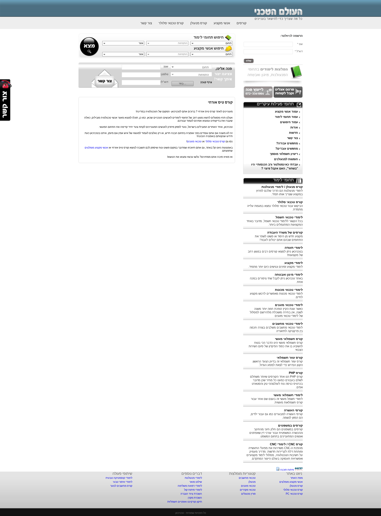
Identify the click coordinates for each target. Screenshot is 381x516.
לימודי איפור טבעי (122, 481)
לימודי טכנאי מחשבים (287, 323)
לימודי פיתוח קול (193, 489)
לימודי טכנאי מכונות (289, 289)
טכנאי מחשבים (247, 477)
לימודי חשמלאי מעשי (288, 395)
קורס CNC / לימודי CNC (286, 444)
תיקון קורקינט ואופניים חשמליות (184, 501)
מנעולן (252, 481)
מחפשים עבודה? (287, 143)
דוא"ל (300, 51)
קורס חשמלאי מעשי (289, 339)
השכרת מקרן (195, 497)
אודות (294, 127)
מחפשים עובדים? (286, 148)
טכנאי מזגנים (194, 141)
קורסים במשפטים (290, 425)
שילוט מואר (195, 481)
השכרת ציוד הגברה (191, 493)
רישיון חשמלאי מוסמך (284, 154)
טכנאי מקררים (248, 489)
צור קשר (146, 23)
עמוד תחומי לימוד (286, 117)
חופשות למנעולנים (286, 159)
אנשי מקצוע (222, 23)
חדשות (293, 132)
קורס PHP (296, 373)
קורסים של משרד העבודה (285, 232)
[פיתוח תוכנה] (299, 469)
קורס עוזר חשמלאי (290, 357)
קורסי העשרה (293, 410)
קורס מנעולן (198, 23)
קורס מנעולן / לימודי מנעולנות (282, 187)
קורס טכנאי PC (294, 493)
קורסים (242, 23)
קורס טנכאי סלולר (215, 141)
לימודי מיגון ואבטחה (289, 274)
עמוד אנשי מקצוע (286, 111)
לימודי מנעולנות (193, 477)
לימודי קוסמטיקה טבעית (119, 477)
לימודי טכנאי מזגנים (289, 305)
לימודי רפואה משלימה (190, 485)
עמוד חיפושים (289, 122)
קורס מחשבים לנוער (121, 485)
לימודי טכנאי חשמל (289, 217)
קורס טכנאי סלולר (171, 23)
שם (301, 44)
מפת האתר (296, 477)
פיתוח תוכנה (287, 469)
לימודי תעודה (294, 247)
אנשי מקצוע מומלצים (96, 147)
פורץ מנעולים (248, 493)
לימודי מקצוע (293, 263)
